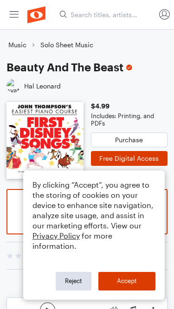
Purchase (129, 140)
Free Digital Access (129, 158)
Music (17, 45)
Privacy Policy (56, 235)
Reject (73, 280)
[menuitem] (14, 14)
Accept (127, 280)
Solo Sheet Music (66, 45)
